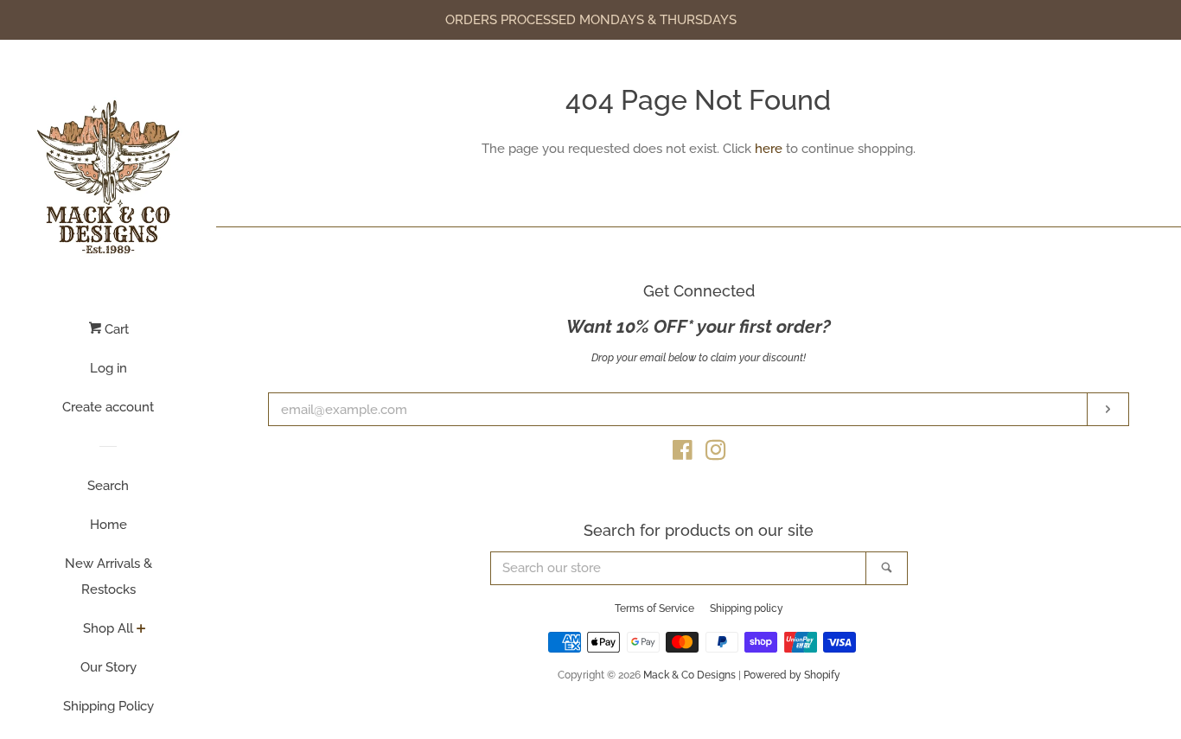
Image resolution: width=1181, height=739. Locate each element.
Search (108, 486)
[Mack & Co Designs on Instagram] (715, 454)
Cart (115, 329)
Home (108, 524)
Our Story (108, 667)
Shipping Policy (108, 706)
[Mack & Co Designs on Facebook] (682, 454)
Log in (108, 368)
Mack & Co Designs (689, 675)
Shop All (108, 628)
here (768, 148)
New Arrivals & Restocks (108, 576)
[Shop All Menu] (141, 630)
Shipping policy (746, 608)
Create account (108, 407)
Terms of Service (654, 608)
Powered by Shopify (792, 675)
